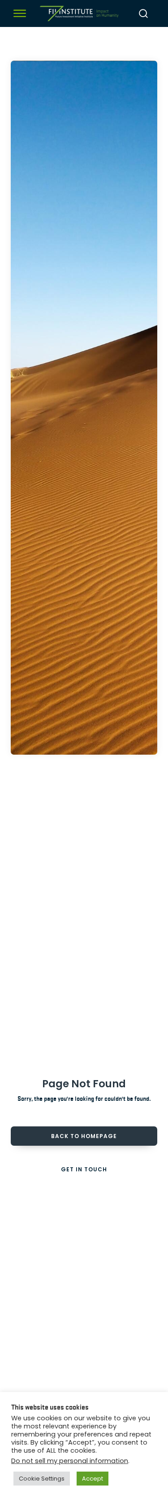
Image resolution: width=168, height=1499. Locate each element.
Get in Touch (84, 1169)
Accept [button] (92, 1478)
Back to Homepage (84, 1136)
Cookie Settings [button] (42, 1478)
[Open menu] (20, 13)
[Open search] (143, 13)
